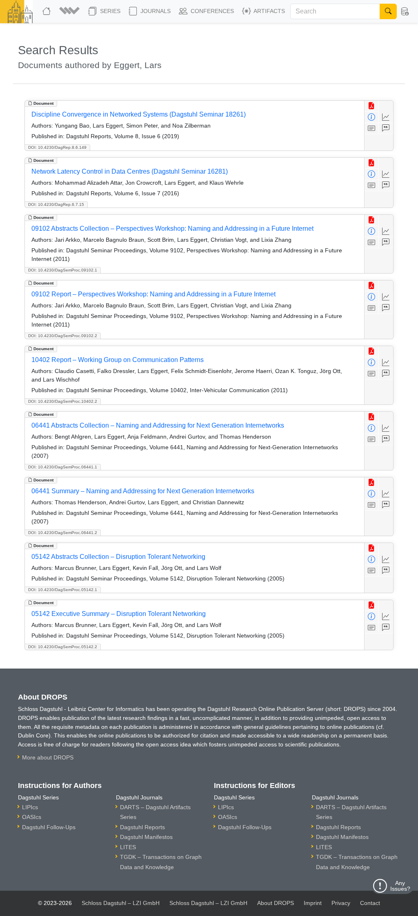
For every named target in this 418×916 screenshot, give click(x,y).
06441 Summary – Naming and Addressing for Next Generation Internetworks (142, 491)
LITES (128, 847)
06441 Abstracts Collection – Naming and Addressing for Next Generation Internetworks (157, 425)
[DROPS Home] (47, 11)
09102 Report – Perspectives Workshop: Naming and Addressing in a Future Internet (153, 294)
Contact (370, 903)
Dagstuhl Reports (142, 827)
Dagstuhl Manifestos (146, 837)
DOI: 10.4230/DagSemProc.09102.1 (62, 270)
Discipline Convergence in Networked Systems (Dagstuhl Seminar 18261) (138, 114)
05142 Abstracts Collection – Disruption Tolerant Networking (118, 556)
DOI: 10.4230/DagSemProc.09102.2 (62, 335)
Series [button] (109, 11)
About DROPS (275, 903)
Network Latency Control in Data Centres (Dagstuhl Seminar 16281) (129, 171)
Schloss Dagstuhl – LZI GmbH (121, 903)
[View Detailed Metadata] (372, 117)
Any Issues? (400, 886)
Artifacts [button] (268, 11)
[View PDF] (372, 106)
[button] (70, 11)
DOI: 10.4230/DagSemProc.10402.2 (62, 401)
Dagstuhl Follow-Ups (49, 827)
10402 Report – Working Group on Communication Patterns (117, 359)
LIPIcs (30, 807)
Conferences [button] (211, 11)
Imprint (313, 903)
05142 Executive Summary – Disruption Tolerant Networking (118, 613)
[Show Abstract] (372, 128)
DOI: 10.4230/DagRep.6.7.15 (56, 204)
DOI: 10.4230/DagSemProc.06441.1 (62, 467)
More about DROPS (47, 757)
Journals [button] (155, 11)
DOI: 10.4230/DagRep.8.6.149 (57, 147)
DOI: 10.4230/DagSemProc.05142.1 (62, 589)
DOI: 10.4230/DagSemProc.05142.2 (62, 647)
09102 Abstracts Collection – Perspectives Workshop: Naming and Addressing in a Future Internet (172, 228)
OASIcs (31, 817)
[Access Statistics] (386, 117)
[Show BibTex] (386, 128)
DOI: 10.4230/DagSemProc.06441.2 (62, 532)
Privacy (340, 903)
